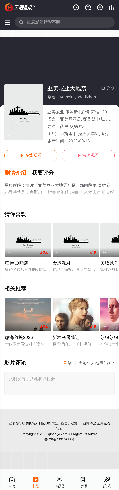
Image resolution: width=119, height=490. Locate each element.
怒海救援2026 (19, 337)
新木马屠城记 (66, 337)
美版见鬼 (109, 263)
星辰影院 (15, 423)
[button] (18, 173)
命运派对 (62, 263)
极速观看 (88, 155)
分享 (108, 88)
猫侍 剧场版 (17, 263)
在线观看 (31, 155)
